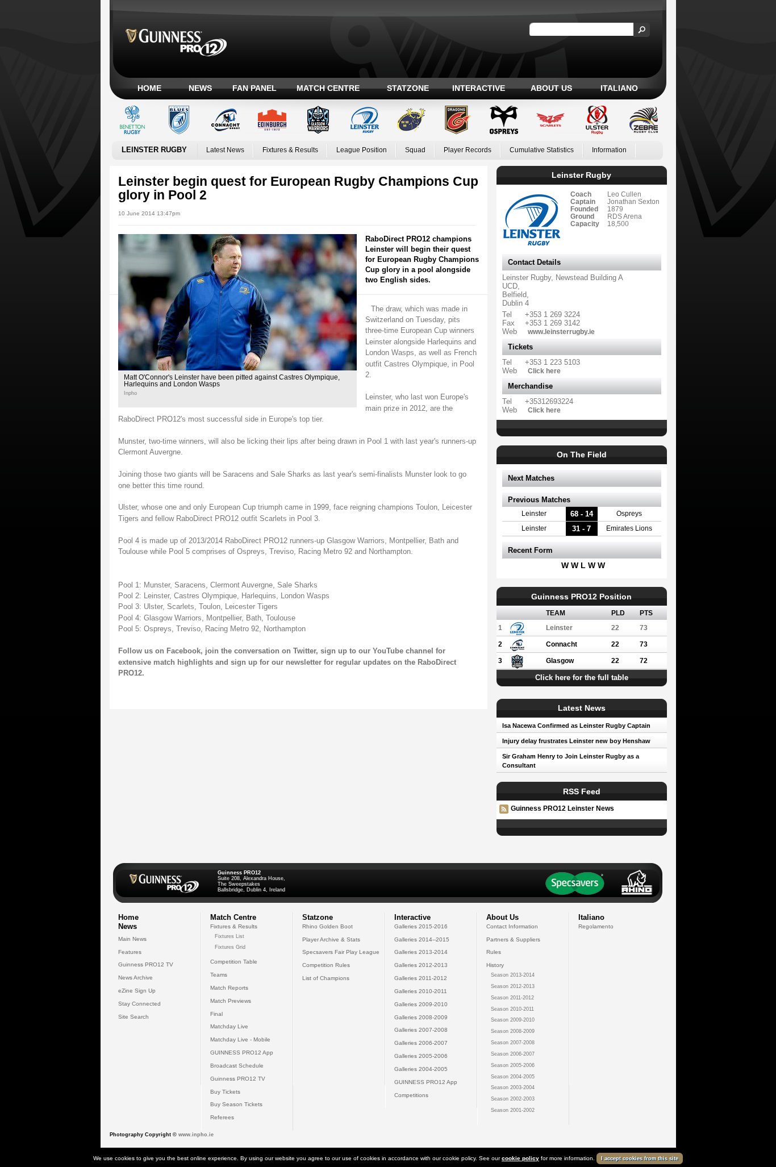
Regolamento (596, 926)
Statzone (408, 88)
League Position (361, 150)
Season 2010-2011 (512, 1009)
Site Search (133, 1017)
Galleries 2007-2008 (421, 1030)
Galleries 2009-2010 (421, 1004)
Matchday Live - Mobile (240, 1039)
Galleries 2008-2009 (421, 1017)
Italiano (619, 88)
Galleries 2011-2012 (420, 978)
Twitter (304, 651)
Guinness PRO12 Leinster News (562, 808)
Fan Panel (254, 88)
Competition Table (233, 961)
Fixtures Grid (230, 947)
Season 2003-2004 (513, 1087)
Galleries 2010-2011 (420, 991)
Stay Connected (139, 1004)
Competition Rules (326, 965)
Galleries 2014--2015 (421, 939)
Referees (222, 1117)
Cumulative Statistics (542, 150)
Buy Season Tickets (236, 1104)
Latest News (225, 150)
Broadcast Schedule (237, 1065)
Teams (218, 975)
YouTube (388, 651)
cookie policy (520, 1158)
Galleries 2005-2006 (421, 1056)
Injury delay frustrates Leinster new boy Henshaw (576, 740)
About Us (551, 88)
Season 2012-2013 (513, 986)
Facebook (183, 651)
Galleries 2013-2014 (421, 952)
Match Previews (230, 1001)
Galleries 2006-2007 (421, 1043)
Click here (544, 370)
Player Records (467, 150)
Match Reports (229, 988)
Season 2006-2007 (513, 1054)
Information (609, 150)
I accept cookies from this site (639, 1158)
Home (149, 88)
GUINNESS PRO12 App (241, 1052)
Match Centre (328, 88)
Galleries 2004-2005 (421, 1069)
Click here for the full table (581, 677)
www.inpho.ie (196, 1134)
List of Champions (325, 978)
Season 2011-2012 (512, 998)
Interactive (478, 88)
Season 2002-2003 (513, 1099)
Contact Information (512, 926)
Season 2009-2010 (513, 1020)
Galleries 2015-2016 (421, 926)
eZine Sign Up (137, 990)
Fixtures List (229, 936)
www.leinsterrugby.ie (561, 331)
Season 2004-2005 (513, 1077)
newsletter (304, 662)
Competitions (411, 1095)
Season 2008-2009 (513, 1031)
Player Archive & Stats (331, 939)
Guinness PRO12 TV (145, 964)
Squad (415, 150)
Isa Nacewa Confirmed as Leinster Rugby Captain (576, 725)
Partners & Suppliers (513, 939)
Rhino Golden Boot (327, 926)
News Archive (135, 977)
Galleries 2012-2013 (421, 965)
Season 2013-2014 (513, 975)
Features (129, 952)
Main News (132, 939)
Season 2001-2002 (513, 1110)
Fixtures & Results (290, 150)
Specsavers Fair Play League (340, 952)
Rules (493, 952)
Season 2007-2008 (513, 1042)
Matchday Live (229, 1026)
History (495, 965)
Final (216, 1014)
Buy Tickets (225, 1092)
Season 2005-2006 (513, 1065)
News (200, 88)
